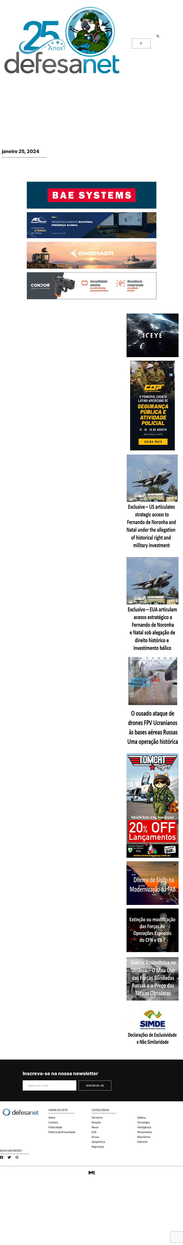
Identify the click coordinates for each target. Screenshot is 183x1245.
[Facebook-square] (1, 1157)
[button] (157, 36)
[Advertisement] (91, 103)
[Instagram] (17, 1157)
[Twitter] (9, 1157)
